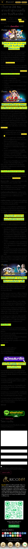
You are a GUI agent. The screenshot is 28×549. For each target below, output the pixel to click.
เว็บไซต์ (3, 460)
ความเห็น (4, 429)
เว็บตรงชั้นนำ (14, 26)
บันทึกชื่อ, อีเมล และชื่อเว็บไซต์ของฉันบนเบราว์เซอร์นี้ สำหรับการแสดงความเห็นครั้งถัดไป (13, 468)
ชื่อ (2, 448)
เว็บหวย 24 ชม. (9, 418)
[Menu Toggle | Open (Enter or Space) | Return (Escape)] (2, 2)
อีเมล (2, 454)
